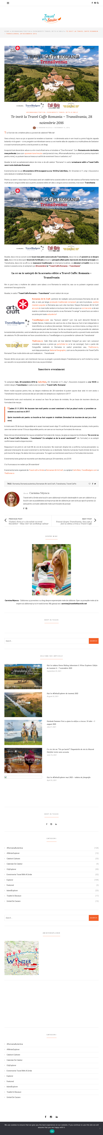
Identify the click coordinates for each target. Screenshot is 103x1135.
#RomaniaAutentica (21, 31)
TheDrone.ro (37, 341)
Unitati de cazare (13, 901)
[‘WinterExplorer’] (21, 958)
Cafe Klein (42, 382)
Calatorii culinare (13, 859)
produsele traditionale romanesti (63, 302)
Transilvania (61, 484)
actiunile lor (51, 314)
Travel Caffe (71, 484)
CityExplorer (11, 869)
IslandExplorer (12, 891)
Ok (52, 1131)
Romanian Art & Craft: (41, 299)
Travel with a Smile (36, 470)
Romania (16, 484)
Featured (10, 885)
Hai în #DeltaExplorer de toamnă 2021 (62, 693)
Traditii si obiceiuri (14, 896)
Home (6, 31)
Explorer (10, 880)
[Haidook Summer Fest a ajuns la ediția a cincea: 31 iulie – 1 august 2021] (23, 732)
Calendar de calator (14, 864)
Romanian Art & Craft (54, 470)
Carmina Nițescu (45, 127)
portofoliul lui (62, 344)
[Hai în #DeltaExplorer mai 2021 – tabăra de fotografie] (23, 788)
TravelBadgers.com (40, 320)
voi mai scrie (86, 308)
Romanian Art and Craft (45, 484)
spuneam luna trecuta (33, 153)
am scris (35, 308)
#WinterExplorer (13, 853)
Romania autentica (28, 484)
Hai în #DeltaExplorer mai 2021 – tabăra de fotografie (69, 777)
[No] (100, 1128)
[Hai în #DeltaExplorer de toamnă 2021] (23, 704)
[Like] (89, 484)
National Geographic (58, 350)
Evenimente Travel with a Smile (48, 31)
